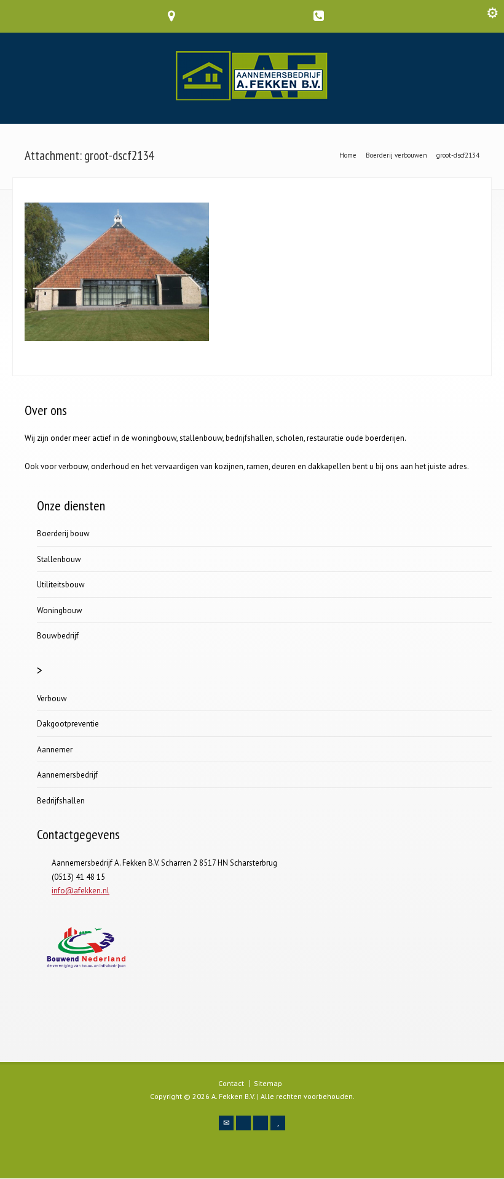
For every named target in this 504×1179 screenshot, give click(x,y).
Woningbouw (59, 610)
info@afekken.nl (80, 890)
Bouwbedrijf (58, 635)
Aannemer (55, 749)
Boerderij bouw (63, 533)
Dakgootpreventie (68, 723)
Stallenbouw (59, 559)
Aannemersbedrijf (67, 775)
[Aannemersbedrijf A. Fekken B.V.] (252, 97)
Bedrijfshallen (61, 800)
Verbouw (52, 698)
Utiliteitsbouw (61, 584)
